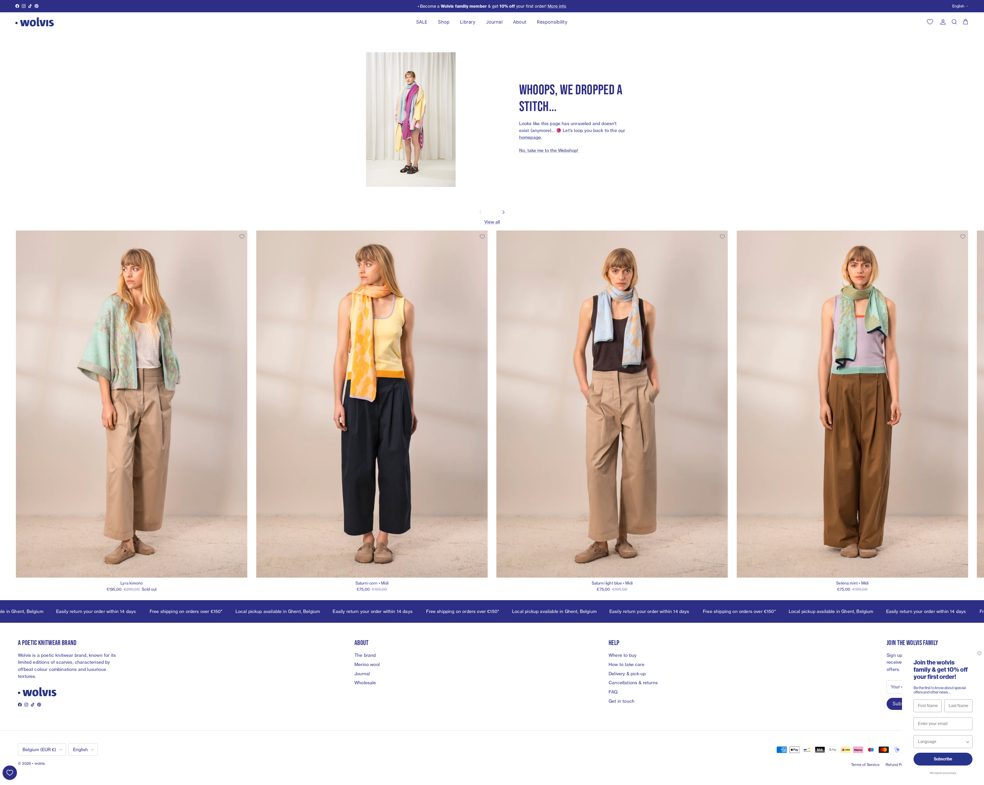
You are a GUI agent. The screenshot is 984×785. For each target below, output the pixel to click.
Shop (443, 22)
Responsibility (552, 22)
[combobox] (941, 742)
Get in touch (621, 701)
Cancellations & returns (633, 682)
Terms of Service (865, 764)
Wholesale (365, 682)
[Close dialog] (979, 653)
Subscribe (943, 759)
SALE (422, 22)
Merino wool (367, 664)
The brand (365, 655)
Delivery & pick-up (627, 673)
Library (467, 22)
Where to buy (623, 655)
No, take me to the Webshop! (548, 150)
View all (492, 222)
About (519, 22)
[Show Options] (967, 742)
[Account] (942, 22)
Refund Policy (897, 764)
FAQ (613, 692)
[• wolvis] (34, 21)
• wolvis (38, 763)
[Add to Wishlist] (242, 236)
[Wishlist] (10, 773)
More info (557, 6)
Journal (494, 22)
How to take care (626, 664)
